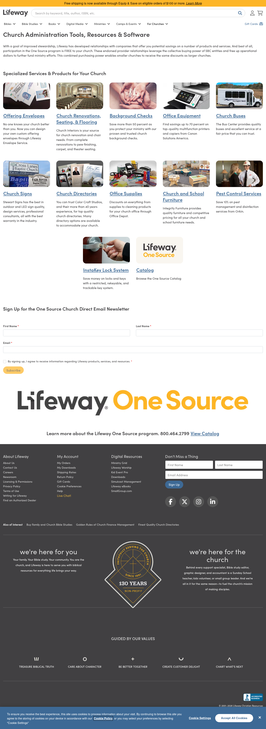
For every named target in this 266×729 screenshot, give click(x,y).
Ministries (100, 24)
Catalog (145, 269)
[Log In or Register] (252, 13)
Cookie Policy (103, 718)
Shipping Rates (66, 472)
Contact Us (10, 467)
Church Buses (231, 115)
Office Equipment (182, 115)
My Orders (63, 463)
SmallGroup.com (121, 491)
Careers (8, 472)
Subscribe (13, 370)
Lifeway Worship (121, 467)
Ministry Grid (119, 463)
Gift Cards (63, 481)
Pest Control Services (238, 193)
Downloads (118, 477)
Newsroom (9, 477)
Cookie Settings (200, 718)
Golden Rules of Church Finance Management (105, 524)
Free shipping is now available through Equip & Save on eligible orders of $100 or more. (133, 3)
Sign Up (174, 484)
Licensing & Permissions (17, 481)
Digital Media (75, 24)
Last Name (143, 326)
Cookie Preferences (69, 486)
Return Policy (65, 477)
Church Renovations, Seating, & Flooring (78, 118)
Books (52, 24)
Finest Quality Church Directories (158, 524)
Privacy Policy (11, 486)
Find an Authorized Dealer (19, 500)
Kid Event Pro (119, 472)
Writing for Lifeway (15, 495)
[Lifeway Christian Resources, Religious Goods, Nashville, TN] (253, 697)
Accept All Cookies (234, 718)
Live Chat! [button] (64, 495)
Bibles (7, 24)
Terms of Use (11, 491)
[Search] (239, 13)
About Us (8, 463)
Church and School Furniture (183, 196)
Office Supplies (126, 193)
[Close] (259, 717)
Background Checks (131, 115)
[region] (133, 718)
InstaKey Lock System (106, 269)
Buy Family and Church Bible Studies (49, 524)
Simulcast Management (126, 481)
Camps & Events (126, 24)
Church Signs (17, 193)
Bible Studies (30, 24)
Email (7, 343)
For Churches (155, 24)
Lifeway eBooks (121, 486)
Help (60, 491)
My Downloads (66, 467)
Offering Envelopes (24, 115)
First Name (10, 326)
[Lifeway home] (15, 13)
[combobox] (138, 13)
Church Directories (76, 193)
